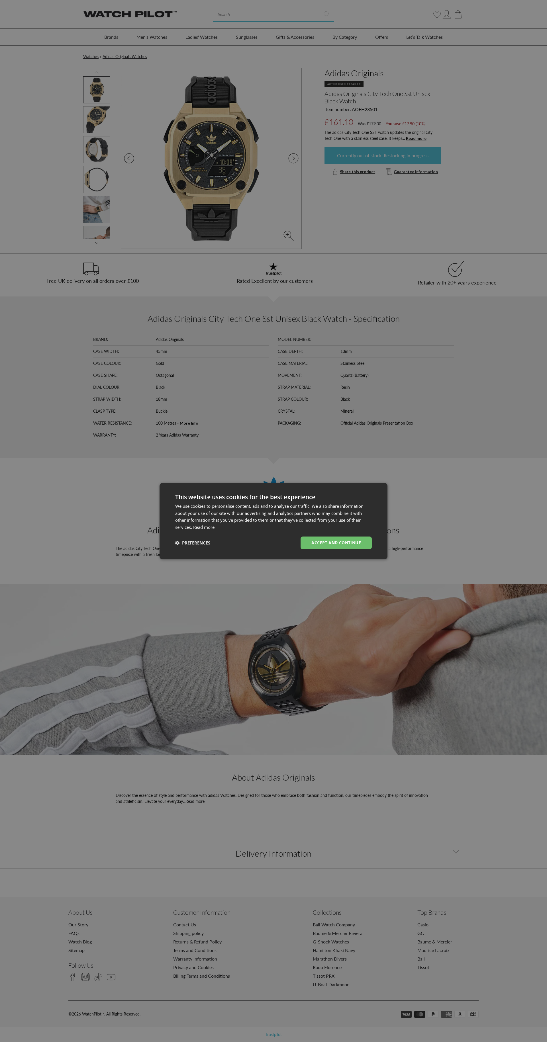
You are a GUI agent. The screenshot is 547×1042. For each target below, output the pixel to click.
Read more (204, 527)
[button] (192, 543)
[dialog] (273, 521)
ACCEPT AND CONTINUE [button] (336, 542)
